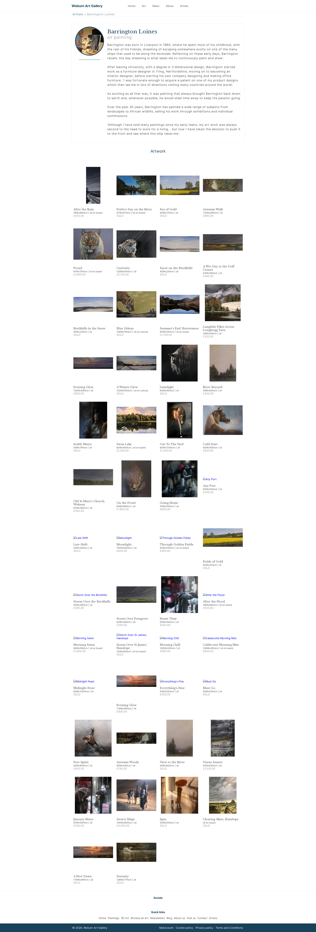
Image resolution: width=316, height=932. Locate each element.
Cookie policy (184, 927)
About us (179, 918)
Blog (169, 918)
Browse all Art (139, 918)
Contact (202, 918)
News (155, 6)
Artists (184, 6)
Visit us (191, 918)
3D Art (125, 918)
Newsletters (157, 918)
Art (144, 6)
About (169, 6)
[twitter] (150, 905)
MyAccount (166, 927)
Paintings (113, 918)
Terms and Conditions (229, 927)
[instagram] (166, 905)
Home (131, 6)
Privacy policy (204, 927)
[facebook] (158, 905)
